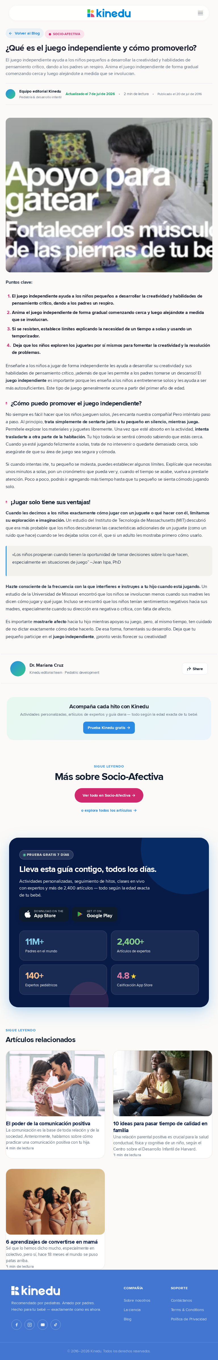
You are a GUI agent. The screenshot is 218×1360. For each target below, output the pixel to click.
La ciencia (132, 1309)
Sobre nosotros (137, 1300)
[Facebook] (16, 1325)
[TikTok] (56, 1325)
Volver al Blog (27, 33)
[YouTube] (42, 1325)
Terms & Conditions (187, 1309)
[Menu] (200, 13)
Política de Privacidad (189, 1319)
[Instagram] (29, 1325)
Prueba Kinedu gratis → (109, 727)
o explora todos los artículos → (109, 810)
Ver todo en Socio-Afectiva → (109, 795)
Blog (127, 1319)
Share (198, 669)
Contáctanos (181, 1300)
